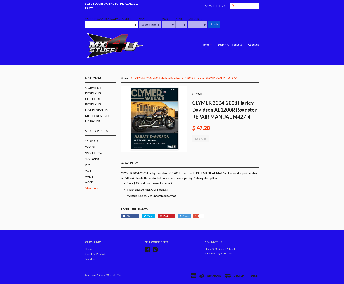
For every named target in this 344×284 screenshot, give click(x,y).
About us (253, 44)
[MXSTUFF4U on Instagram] (155, 250)
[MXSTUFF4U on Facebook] (147, 250)
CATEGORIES (195, 18)
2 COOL (90, 147)
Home (206, 44)
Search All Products (230, 44)
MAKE (142, 18)
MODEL (166, 18)
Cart (211, 6)
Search (214, 24)
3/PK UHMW (93, 153)
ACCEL (89, 182)
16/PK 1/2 (91, 141)
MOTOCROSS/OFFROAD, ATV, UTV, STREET (109, 18)
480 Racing (92, 158)
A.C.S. (88, 170)
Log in (222, 6)
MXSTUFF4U (113, 274)
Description (129, 162)
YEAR (179, 18)
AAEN (89, 176)
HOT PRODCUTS (96, 110)
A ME (88, 164)
